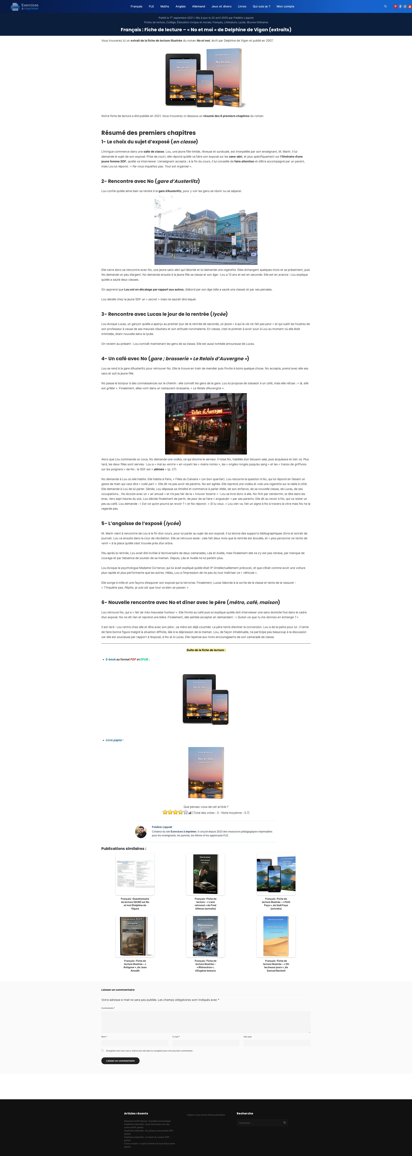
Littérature (230, 22)
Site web (248, 1036)
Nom (104, 1036)
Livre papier (114, 740)
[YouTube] (410, 6)
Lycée (241, 22)
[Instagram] (405, 6)
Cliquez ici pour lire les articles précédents (206, 1115)
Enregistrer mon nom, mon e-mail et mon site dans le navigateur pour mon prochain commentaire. (149, 1051)
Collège (171, 22)
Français (218, 22)
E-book (111, 659)
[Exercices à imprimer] (22, 6)
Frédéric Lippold (243, 17)
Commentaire (108, 1008)
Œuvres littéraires (257, 22)
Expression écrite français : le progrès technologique (147, 1121)
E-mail (176, 1036)
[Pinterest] (395, 6)
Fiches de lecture (154, 22)
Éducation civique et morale (194, 22)
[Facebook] (400, 6)
